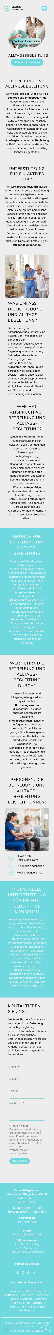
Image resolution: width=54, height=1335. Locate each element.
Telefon (14, 1091)
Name (13, 1066)
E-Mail (13, 1079)
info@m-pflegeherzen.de (27, 1234)
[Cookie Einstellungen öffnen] (5, 1331)
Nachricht (15, 1103)
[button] (44, 8)
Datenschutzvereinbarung (25, 1129)
